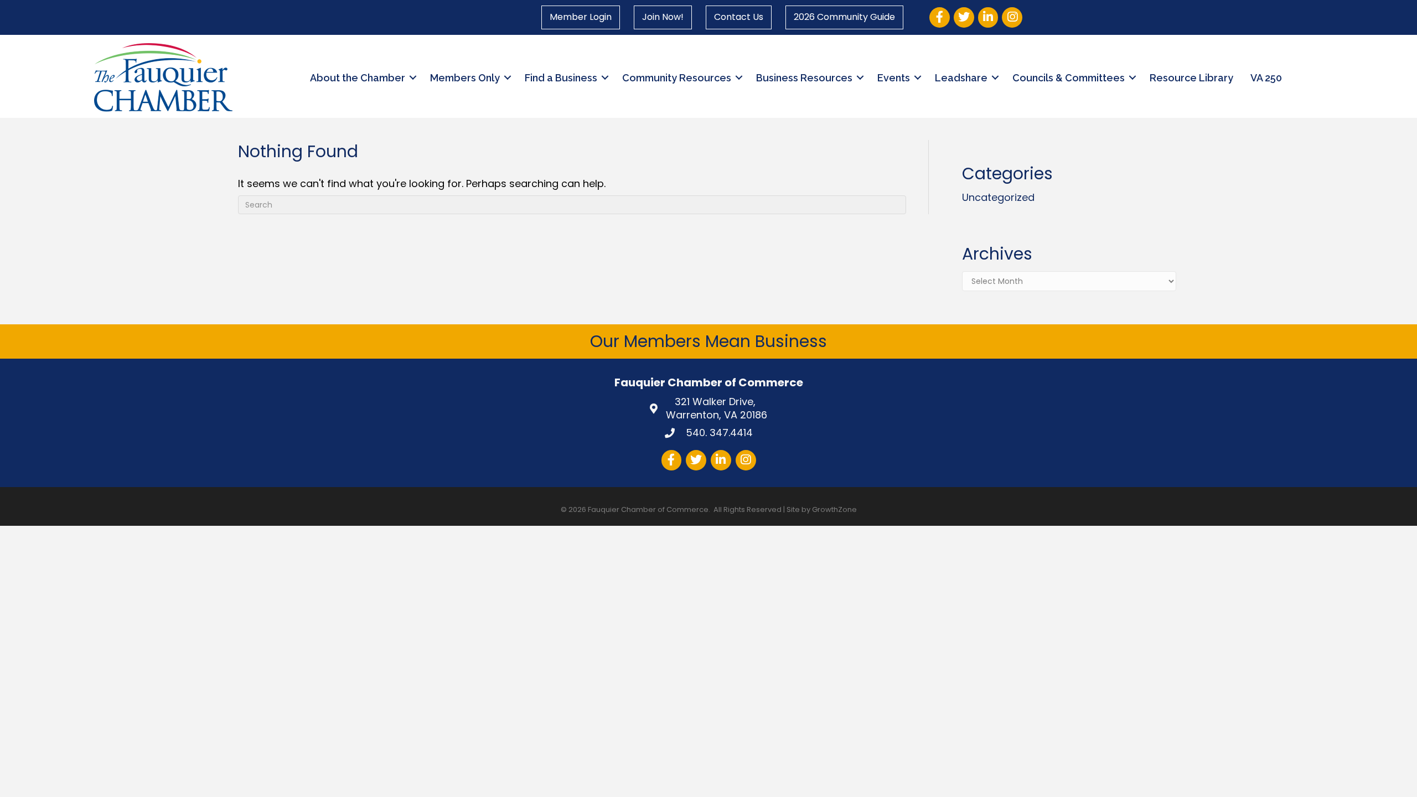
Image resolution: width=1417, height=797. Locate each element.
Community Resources (676, 78)
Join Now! (663, 17)
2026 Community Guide (844, 17)
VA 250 (1266, 78)
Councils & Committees (1068, 78)
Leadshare (961, 78)
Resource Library (1191, 78)
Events (893, 78)
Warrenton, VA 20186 (716, 408)
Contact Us (738, 17)
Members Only (465, 78)
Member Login (581, 17)
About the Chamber (357, 78)
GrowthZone (834, 509)
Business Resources (804, 78)
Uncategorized (998, 197)
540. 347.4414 (718, 432)
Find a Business (561, 78)
